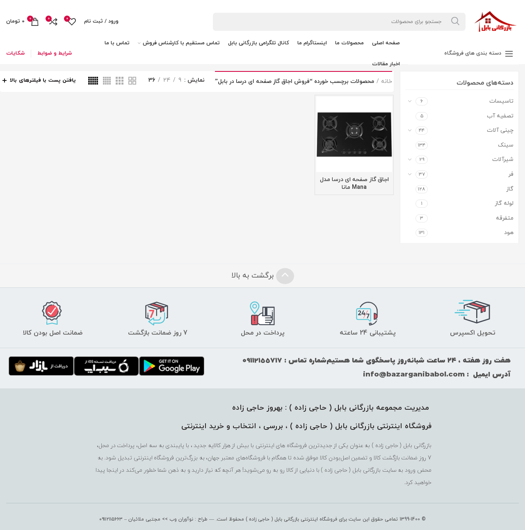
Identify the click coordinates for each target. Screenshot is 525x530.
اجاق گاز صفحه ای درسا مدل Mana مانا (354, 183)
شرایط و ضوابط (54, 53)
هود (509, 232)
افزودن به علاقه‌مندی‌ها (322, 128)
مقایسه (322, 110)
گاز (510, 189)
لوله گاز (504, 203)
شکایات (15, 53)
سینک (506, 145)
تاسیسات (501, 101)
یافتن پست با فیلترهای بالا (43, 80)
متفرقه (505, 218)
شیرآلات (503, 159)
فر (511, 174)
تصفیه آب (500, 116)
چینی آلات (500, 130)
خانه (386, 81)
